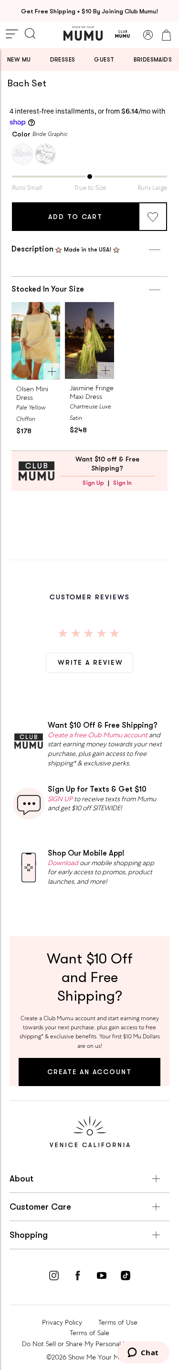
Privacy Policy (62, 1322)
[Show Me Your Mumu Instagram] (54, 1277)
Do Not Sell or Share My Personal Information (89, 1343)
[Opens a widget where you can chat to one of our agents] (142, 1353)
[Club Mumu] (122, 35)
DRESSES (62, 60)
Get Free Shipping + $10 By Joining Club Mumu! (89, 11)
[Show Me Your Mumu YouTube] (102, 1277)
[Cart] (166, 35)
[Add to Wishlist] (152, 216)
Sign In (122, 483)
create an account (89, 1072)
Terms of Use (117, 1322)
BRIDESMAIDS (153, 60)
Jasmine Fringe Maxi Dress (92, 392)
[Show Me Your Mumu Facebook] (78, 1277)
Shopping (29, 1235)
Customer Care (40, 1207)
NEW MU (19, 60)
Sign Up (93, 483)
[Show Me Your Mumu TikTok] (125, 1277)
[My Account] (148, 35)
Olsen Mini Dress (32, 393)
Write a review (90, 662)
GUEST (104, 60)
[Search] (30, 34)
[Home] (83, 33)
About (21, 1178)
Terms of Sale (89, 1332)
